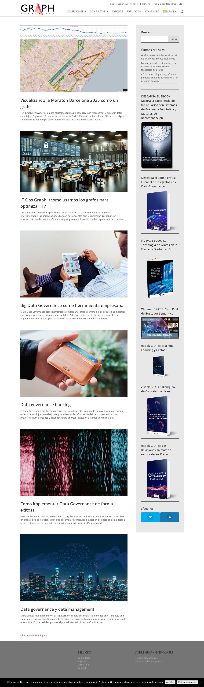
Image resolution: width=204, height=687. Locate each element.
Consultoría (99, 11)
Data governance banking (45, 404)
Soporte (117, 11)
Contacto (152, 11)
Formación (134, 11)
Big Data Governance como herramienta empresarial (72, 305)
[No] (200, 682)
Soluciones (75, 11)
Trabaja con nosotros (146, 657)
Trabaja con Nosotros (164, 3)
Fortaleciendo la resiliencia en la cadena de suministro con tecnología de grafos (158, 66)
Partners (145, 3)
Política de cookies (187, 682)
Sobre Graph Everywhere (148, 661)
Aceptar (170, 682)
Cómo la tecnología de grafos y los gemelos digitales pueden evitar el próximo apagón (159, 77)
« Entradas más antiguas (33, 635)
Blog (181, 3)
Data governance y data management (57, 609)
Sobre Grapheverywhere (124, 3)
